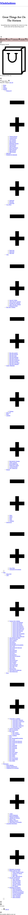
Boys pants (12, 749)
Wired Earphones (16, 889)
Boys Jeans (12, 744)
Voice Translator (16, 896)
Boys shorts (15, 732)
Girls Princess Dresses (14, 656)
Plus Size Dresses (13, 354)
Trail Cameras (15, 879)
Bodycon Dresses (13, 147)
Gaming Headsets (16, 894)
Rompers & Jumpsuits (11, 154)
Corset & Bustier (13, 467)
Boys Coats (12, 739)
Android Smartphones (11, 766)
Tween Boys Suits (16, 724)
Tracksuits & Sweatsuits (15, 569)
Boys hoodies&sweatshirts (16, 738)
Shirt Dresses (12, 142)
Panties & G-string (14, 465)
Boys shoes (12, 756)
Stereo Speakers (16, 897)
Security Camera (16, 882)
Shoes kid (8, 574)
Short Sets (11, 251)
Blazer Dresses (13, 149)
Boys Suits (12, 731)
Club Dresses (12, 139)
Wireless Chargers (13, 820)
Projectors (14, 875)
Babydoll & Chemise (14, 461)
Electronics (6, 763)
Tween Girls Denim (17, 624)
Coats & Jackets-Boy (14, 728)
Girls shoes (12, 642)
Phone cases (12, 819)
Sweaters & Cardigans (14, 303)
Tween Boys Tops (16, 727)
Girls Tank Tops (13, 666)
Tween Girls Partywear (18, 629)
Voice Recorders (16, 883)
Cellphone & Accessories (12, 768)
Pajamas (11, 411)
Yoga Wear (12, 568)
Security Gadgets (16, 884)
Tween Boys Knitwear (18, 725)
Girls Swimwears (13, 664)
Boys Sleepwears (13, 759)
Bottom (8, 469)
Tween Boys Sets (16, 723)
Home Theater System (17, 872)
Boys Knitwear (13, 746)
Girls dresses (12, 643)
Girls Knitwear (13, 652)
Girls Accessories (13, 639)
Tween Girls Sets (16, 632)
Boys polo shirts (13, 752)
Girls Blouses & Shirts (14, 638)
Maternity (8, 153)
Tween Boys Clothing (14, 718)
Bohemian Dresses (14, 143)
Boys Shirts (12, 755)
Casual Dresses (13, 138)
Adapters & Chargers (14, 818)
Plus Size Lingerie (13, 358)
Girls (7, 575)
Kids (4, 572)
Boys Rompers (13, 753)
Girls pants (12, 653)
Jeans (10, 519)
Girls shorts (12, 659)
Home (4, 85)
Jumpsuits (11, 200)
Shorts (10, 516)
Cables (11, 813)
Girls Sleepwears (13, 671)
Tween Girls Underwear (18, 636)
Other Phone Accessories (15, 822)
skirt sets (11, 253)
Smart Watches (10, 765)
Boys (7, 673)
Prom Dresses (12, 145)
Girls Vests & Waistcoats (15, 670)
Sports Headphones (17, 890)
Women (5, 89)
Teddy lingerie (13, 462)
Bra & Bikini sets (13, 464)
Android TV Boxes (17, 873)
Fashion (5, 88)
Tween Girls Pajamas (17, 631)
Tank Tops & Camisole (15, 301)
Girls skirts (12, 657)
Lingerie (8, 415)
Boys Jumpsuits (13, 745)
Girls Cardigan (13, 640)
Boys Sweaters (16, 734)
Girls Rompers (12, 654)
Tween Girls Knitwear (17, 626)
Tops (7, 254)
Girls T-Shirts (12, 663)
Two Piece (8, 204)
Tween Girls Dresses (17, 625)
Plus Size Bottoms (13, 357)
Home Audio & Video (14, 870)
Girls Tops (11, 667)
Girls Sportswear (13, 660)
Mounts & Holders (14, 816)
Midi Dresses (12, 152)
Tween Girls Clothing (14, 621)
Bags (7, 414)
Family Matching (10, 365)
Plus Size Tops (13, 355)
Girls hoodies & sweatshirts (16, 645)
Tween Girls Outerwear (18, 628)
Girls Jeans (12, 649)
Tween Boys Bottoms (17, 720)
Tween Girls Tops (16, 635)
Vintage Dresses (13, 136)
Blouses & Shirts (13, 306)
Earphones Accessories (18, 891)
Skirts (10, 515)
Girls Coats (12, 646)
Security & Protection (14, 877)
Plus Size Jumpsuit (14, 364)
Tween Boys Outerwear (18, 721)
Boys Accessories (13, 730)
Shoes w (8, 412)
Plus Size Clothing (10, 307)
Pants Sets (11, 250)
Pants (10, 518)
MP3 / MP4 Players (17, 876)
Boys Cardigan (13, 735)
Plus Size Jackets (13, 353)
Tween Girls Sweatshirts (18, 633)
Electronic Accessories (14, 869)
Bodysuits (11, 203)
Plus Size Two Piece (14, 362)
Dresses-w (9, 90)
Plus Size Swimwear (14, 360)
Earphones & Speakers (15, 887)
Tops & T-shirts (13, 300)
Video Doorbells (16, 880)
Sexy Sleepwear (13, 468)
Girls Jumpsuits (13, 650)
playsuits (11, 202)
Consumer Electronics (11, 823)
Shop (4, 86)
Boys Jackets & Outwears (15, 741)
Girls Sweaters (12, 661)
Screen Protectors (13, 815)
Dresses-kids (12, 668)
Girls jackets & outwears (15, 647)
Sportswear (9, 522)
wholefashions (8, 3)
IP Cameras (15, 886)
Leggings (11, 521)
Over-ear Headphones (17, 893)
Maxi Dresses (12, 150)
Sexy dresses (12, 140)
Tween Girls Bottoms (17, 622)
